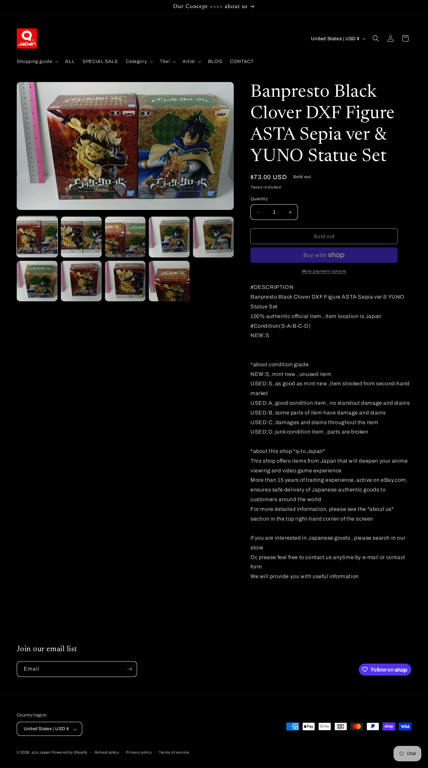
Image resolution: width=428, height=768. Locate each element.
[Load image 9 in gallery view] (169, 281)
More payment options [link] (324, 271)
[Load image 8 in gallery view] (125, 281)
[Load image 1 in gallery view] (37, 237)
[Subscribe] (129, 669)
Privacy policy (139, 752)
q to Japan (41, 753)
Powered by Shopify (69, 753)
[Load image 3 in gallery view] (125, 237)
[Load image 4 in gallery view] (169, 237)
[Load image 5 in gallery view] (213, 237)
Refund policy (107, 752)
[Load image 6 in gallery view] (37, 281)
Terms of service (174, 752)
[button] (37, 62)
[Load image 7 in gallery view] (81, 281)
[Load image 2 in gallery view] (81, 237)
